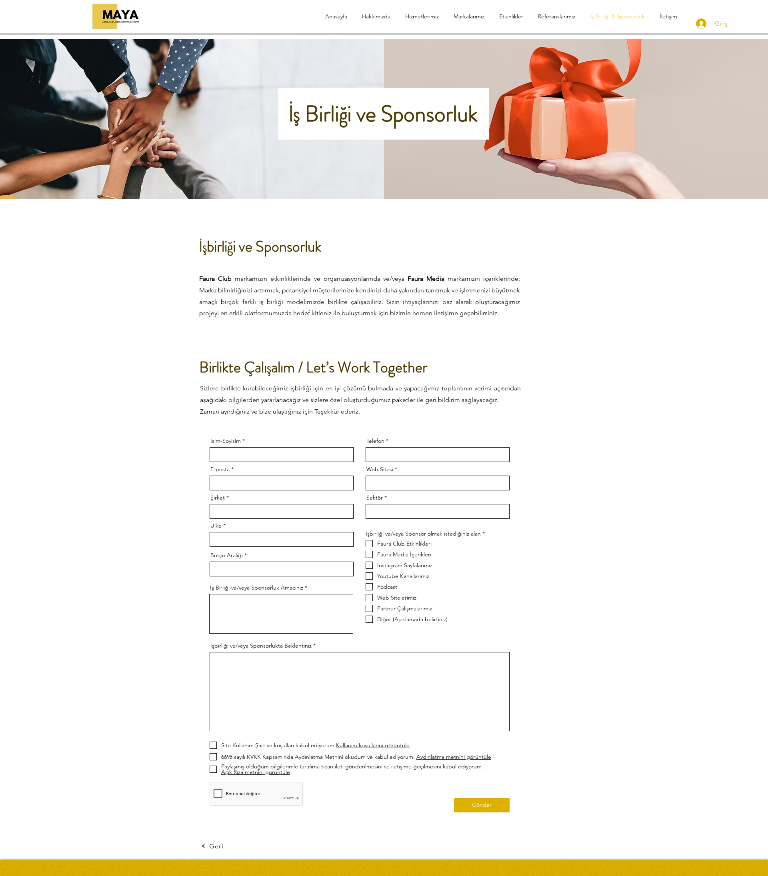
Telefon (375, 441)
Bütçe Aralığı (226, 555)
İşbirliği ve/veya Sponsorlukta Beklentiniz (261, 645)
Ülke (216, 525)
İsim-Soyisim (225, 441)
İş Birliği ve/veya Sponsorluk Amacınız (256, 587)
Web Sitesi (379, 469)
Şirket (217, 497)
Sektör (374, 497)
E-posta (220, 469)
